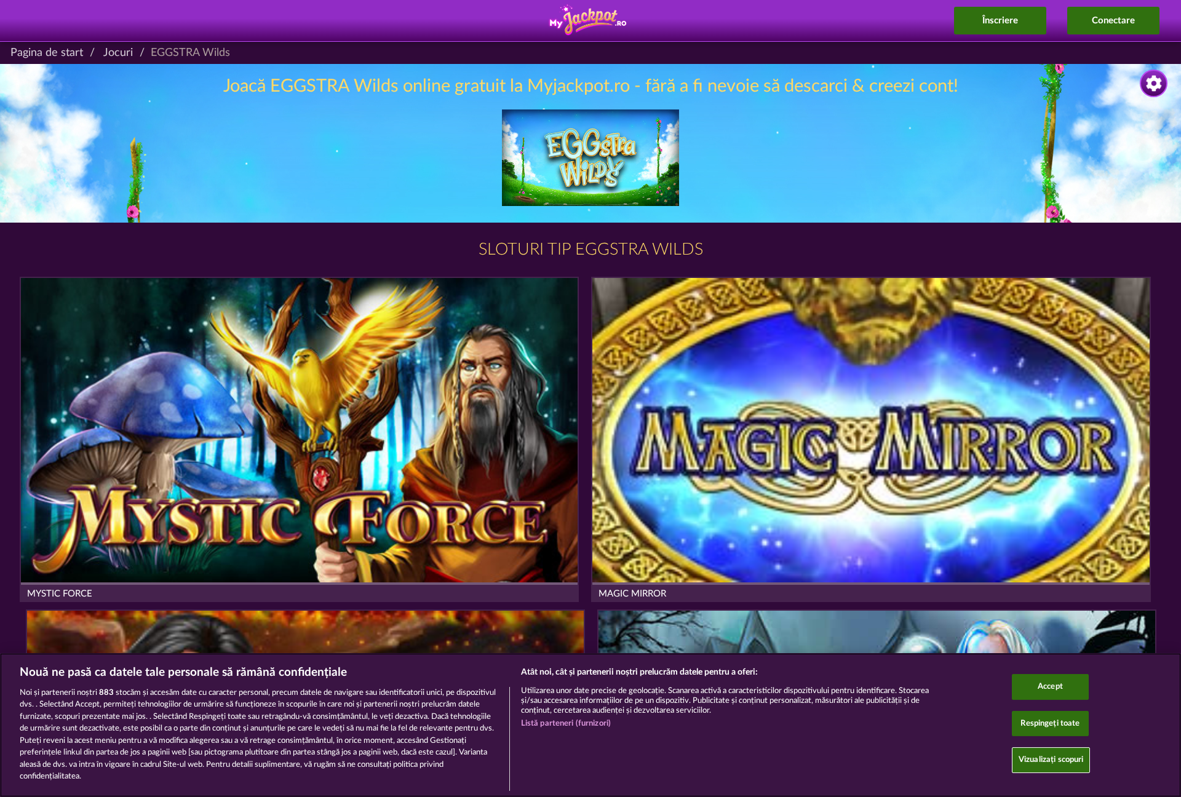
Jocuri (118, 52)
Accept (1050, 687)
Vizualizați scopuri (1051, 760)
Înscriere (1000, 20)
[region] (590, 725)
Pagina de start (46, 52)
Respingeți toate (1050, 724)
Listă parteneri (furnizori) (566, 724)
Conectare (1113, 20)
